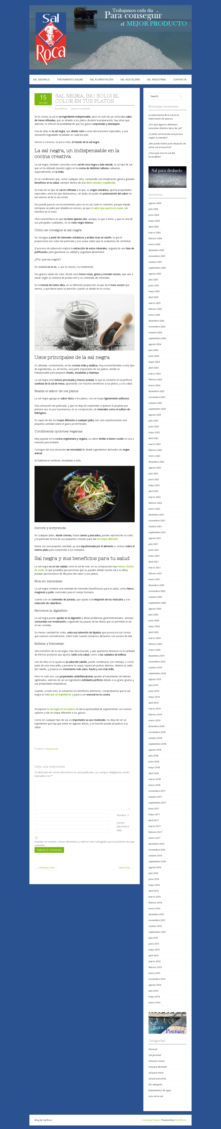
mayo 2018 (154, 767)
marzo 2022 (154, 497)
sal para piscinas (157, 1078)
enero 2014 (154, 1002)
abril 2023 (153, 438)
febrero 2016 (155, 902)
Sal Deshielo (41, 79)
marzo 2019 (154, 708)
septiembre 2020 (157, 602)
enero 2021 (154, 579)
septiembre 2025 (157, 267)
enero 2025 (154, 314)
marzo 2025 (154, 303)
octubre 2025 (155, 261)
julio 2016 (153, 873)
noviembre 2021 (156, 520)
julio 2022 (153, 473)
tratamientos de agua (159, 1090)
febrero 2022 (155, 502)
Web (119, 830)
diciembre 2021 (156, 514)
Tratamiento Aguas (70, 79)
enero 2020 (154, 649)
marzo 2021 (154, 567)
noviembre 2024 (156, 326)
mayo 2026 (154, 220)
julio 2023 (153, 420)
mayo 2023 (154, 432)
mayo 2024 (154, 361)
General (152, 1049)
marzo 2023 (154, 444)
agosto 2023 (154, 414)
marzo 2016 (154, 896)
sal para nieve (156, 1072)
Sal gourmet (51, 748)
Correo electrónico (126, 824)
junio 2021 (153, 549)
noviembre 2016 (156, 849)
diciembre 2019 (156, 655)
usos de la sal (155, 1096)
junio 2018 (153, 761)
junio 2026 (153, 214)
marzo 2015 (154, 961)
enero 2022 (154, 508)
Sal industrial (156, 79)
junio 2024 (153, 355)
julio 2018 (153, 755)
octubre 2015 (155, 926)
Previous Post (45, 867)
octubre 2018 (155, 738)
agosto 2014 (154, 984)
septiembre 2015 (157, 931)
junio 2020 (153, 620)
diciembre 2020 (156, 585)
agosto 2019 (154, 679)
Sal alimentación (101, 79)
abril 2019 (153, 702)
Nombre (121, 815)
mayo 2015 (154, 949)
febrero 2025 (155, 308)
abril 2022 (153, 491)
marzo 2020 (154, 638)
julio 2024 (153, 350)
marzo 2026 (154, 232)
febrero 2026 (155, 238)
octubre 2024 (155, 332)
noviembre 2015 (156, 920)
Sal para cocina (156, 1060)
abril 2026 (153, 226)
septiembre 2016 (157, 861)
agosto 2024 (154, 344)
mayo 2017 (154, 814)
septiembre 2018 (157, 743)
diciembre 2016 (156, 843)
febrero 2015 (155, 967)
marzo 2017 (154, 826)
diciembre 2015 (156, 914)
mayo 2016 (154, 884)
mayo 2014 (154, 996)
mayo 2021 (154, 555)
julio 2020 (153, 614)
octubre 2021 (155, 526)
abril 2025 (153, 297)
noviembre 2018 (156, 732)
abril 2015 (153, 955)
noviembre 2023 (156, 397)
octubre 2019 (155, 667)
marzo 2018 (154, 779)
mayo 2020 (154, 626)
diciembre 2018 (156, 726)
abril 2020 (153, 632)
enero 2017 (154, 837)
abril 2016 (153, 890)
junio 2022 (153, 479)
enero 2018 (154, 785)
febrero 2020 (155, 643)
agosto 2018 (154, 749)
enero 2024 (154, 385)
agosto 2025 (154, 273)
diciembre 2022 (156, 461)
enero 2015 (154, 973)
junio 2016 (153, 879)
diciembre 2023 (156, 391)
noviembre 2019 (156, 661)
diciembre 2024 (156, 320)
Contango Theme (151, 1120)
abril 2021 (153, 561)
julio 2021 (153, 544)
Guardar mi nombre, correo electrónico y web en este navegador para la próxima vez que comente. (85, 843)
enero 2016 (154, 908)
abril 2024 (153, 367)
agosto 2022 (154, 467)
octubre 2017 (155, 796)
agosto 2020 (154, 608)
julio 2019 (153, 685)
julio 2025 (153, 279)
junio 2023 (153, 426)
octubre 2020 (155, 596)
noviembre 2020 (156, 591)
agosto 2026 (154, 203)
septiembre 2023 (157, 408)
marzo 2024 (154, 373)
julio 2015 (153, 937)
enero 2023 (154, 455)
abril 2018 (153, 773)
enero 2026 (154, 244)
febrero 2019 (155, 714)
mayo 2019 (154, 696)
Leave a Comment (80, 108)
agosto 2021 (154, 538)
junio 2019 (153, 691)
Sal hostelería (130, 79)
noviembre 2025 (156, 256)
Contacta (179, 79)
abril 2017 (153, 820)
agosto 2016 (154, 867)
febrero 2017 (155, 832)
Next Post (126, 867)
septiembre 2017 (157, 802)
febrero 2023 (155, 450)
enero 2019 (154, 720)
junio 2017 (153, 808)
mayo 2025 (154, 291)
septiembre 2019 (157, 673)
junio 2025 (153, 285)
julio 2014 (153, 990)
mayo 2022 (154, 485)
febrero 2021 (155, 573)
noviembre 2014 (156, 979)
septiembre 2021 (157, 532)
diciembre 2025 (156, 250)
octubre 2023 (155, 403)
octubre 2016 (155, 855)
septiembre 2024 (157, 338)
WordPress (180, 1120)
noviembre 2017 (156, 790)
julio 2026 (153, 209)
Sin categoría (155, 1084)
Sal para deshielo (157, 1066)
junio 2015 (153, 943)
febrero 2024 (155, 379)
